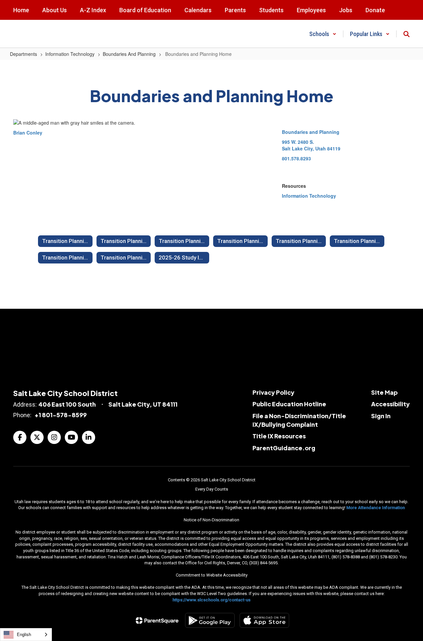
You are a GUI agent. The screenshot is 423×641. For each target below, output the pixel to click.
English (24, 634)
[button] (322, 33)
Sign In (381, 416)
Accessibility (390, 404)
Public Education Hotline (289, 404)
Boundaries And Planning (129, 54)
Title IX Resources (279, 436)
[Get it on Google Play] (210, 620)
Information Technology (70, 54)
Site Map (384, 392)
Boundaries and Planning (310, 132)
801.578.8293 (296, 158)
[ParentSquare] (157, 620)
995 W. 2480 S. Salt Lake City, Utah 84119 (311, 145)
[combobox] (26, 634)
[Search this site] (406, 34)
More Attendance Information (375, 507)
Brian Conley (27, 132)
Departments (23, 54)
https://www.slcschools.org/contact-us (211, 599)
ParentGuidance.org (283, 448)
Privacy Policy (273, 392)
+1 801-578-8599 (60, 415)
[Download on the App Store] (264, 620)
